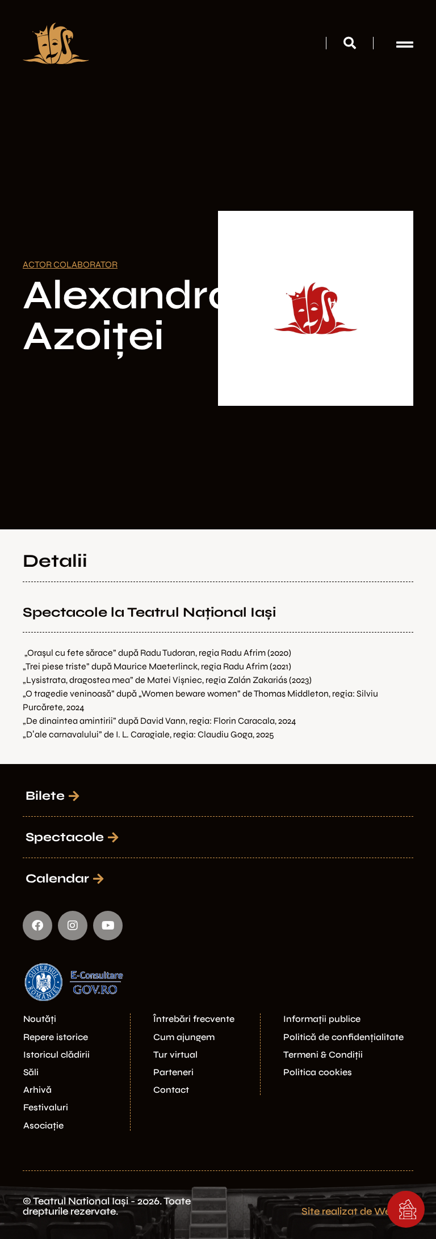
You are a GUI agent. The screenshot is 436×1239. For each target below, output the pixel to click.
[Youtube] (108, 925)
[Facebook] (37, 925)
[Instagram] (72, 925)
